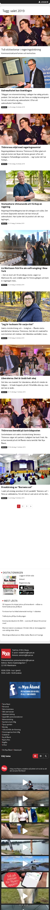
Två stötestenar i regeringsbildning (21, 49)
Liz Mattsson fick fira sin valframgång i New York (24, 269)
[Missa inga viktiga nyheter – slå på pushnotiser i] (25, 879)
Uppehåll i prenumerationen (12, 716)
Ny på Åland (6, 737)
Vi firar (4, 744)
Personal (5, 706)
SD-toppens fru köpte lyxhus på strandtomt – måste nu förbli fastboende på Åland (22, 605)
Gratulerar (5, 734)
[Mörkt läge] (46, 756)
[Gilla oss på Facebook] (25, 690)
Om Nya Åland (7, 750)
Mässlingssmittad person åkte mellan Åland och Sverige (22, 635)
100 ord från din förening (11, 729)
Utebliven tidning (8, 714)
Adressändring (7, 719)
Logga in (44, 2)
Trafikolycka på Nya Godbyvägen (14, 616)
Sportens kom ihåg (9, 722)
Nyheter (4, 107)
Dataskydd (17, 750)
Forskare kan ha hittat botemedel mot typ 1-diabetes (21, 611)
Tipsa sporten (7, 724)
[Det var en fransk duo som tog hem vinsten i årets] (25, 847)
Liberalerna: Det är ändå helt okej (18, 378)
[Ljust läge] (40, 756)
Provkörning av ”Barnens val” (16, 487)
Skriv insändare (8, 709)
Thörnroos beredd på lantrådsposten (20, 430)
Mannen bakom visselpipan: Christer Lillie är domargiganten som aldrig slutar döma (24, 629)
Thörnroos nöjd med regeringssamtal (21, 147)
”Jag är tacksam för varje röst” (17, 324)
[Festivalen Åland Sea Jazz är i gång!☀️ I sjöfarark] (25, 798)
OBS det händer (8, 711)
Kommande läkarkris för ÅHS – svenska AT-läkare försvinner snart (24, 622)
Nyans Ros (6, 739)
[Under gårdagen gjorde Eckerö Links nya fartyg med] (25, 863)
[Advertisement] (25, 540)
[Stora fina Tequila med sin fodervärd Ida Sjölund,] (25, 896)
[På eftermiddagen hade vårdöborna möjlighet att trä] (25, 814)
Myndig (5, 727)
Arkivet (22, 579)
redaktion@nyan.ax (26, 652)
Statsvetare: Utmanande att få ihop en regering (21, 205)
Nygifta (4, 742)
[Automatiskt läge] (35, 756)
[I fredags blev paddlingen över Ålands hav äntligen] (25, 782)
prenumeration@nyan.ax (24, 660)
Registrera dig (24, 582)
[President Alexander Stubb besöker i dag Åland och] (25, 831)
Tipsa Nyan (6, 704)
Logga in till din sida (26, 575)
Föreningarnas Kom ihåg (11, 732)
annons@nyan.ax (26, 655)
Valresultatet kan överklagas (16, 90)
